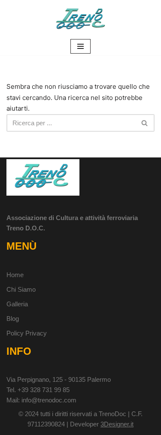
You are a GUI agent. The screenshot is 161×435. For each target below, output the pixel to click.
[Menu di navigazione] (80, 46)
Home (15, 274)
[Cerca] (145, 123)
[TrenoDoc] (80, 18)
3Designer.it (117, 424)
